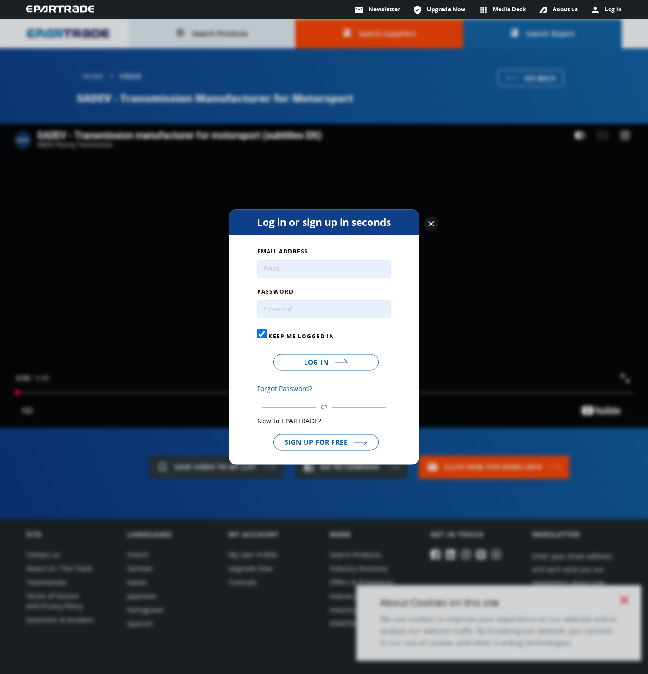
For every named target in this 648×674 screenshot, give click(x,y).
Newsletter (377, 10)
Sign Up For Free (317, 442)
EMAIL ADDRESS (282, 252)
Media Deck (502, 10)
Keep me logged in (300, 336)
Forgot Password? (284, 388)
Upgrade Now (439, 10)
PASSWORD (275, 292)
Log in (317, 361)
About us (565, 9)
